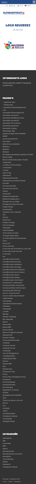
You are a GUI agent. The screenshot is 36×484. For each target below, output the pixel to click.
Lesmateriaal (7, 301)
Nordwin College (8, 337)
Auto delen (6, 141)
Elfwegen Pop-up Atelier (11, 201)
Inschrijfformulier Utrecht (11, 275)
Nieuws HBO (7, 324)
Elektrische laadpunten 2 (11, 199)
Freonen (5, 217)
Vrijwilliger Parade (9, 421)
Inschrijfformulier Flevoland (12, 262)
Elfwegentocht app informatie (13, 204)
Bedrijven (6, 149)
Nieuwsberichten (8, 451)
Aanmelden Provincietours (12, 123)
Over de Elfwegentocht (11, 353)
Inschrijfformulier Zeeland (11, 277)
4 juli (4, 110)
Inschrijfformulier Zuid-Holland (13, 280)
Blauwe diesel (7, 157)
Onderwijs (6, 343)
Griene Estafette (8, 230)
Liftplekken (6, 306)
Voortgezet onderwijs (10, 416)
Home (5, 241)
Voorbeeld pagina (9, 413)
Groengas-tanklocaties (10, 235)
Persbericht (6, 464)
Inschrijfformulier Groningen (12, 267)
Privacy (5, 374)
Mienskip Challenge (9, 317)
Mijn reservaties (8, 319)
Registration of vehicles (11, 390)
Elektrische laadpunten (10, 196)
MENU (4, 2)
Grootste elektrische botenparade (14, 238)
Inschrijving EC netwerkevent (12, 283)
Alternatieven (7, 438)
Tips (4, 405)
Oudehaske (7, 351)
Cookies (5, 170)
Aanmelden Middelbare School (13, 118)
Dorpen (5, 191)
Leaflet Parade (8, 298)
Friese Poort (7, 220)
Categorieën (7, 162)
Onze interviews (8, 459)
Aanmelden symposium (11, 126)
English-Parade (8, 207)
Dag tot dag (7, 173)
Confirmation (7, 167)
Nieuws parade (8, 330)
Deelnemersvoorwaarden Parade (14, 181)
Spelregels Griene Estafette (12, 395)
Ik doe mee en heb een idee (12, 251)
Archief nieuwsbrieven (10, 139)
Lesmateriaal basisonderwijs (12, 303)
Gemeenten (7, 228)
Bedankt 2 (6, 147)
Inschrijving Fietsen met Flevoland (14, 288)
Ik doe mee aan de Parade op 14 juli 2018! (17, 249)
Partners (5, 361)
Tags (4, 398)
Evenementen (7, 209)
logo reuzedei (18, 25)
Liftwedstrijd (7, 309)
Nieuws (5, 322)
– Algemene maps (9, 102)
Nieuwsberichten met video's (12, 454)
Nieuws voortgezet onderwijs (12, 332)
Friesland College (9, 222)
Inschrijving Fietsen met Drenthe (13, 285)
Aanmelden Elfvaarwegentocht (13, 113)
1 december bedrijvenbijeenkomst (14, 107)
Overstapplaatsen (9, 356)
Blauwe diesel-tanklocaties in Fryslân (15, 160)
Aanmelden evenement (11, 115)
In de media (7, 254)
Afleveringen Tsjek (9, 131)
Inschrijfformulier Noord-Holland (13, 272)
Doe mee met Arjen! (9, 186)
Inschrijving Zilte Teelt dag (11, 290)
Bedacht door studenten (11, 144)
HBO (4, 441)
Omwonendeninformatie (11, 340)
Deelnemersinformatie (10, 178)
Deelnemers (7, 175)
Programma (7, 379)
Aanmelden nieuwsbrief (11, 120)
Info (4, 256)
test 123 (5, 403)
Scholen (5, 392)
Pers (4, 366)
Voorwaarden (7, 419)
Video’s (5, 411)
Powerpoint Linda (9, 371)
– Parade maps (8, 105)
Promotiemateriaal (9, 382)
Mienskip (6, 314)
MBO (4, 446)
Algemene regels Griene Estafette (14, 133)
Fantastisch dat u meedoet (12, 212)
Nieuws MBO (7, 327)
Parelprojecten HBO (9, 358)
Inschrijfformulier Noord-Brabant (14, 269)
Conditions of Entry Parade (12, 165)
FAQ (4, 215)
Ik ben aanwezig (8, 246)
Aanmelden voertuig (10, 128)
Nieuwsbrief (7, 456)
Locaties (5, 311)
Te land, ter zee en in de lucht (13, 400)
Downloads (7, 194)
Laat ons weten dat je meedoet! (13, 296)
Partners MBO (7, 364)
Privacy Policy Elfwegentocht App (14, 377)
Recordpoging (8, 387)
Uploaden (6, 408)
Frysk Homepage (8, 225)
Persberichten (7, 369)
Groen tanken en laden (10, 233)
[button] (34, 2)
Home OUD (6, 243)
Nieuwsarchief (7, 335)
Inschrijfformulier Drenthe (11, 259)
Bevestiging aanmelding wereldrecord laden (18, 154)
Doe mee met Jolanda (10, 188)
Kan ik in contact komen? (11, 293)
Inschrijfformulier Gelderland (12, 264)
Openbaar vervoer (9, 345)
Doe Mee (6, 183)
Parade (5, 462)
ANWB (5, 136)
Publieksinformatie (9, 385)
